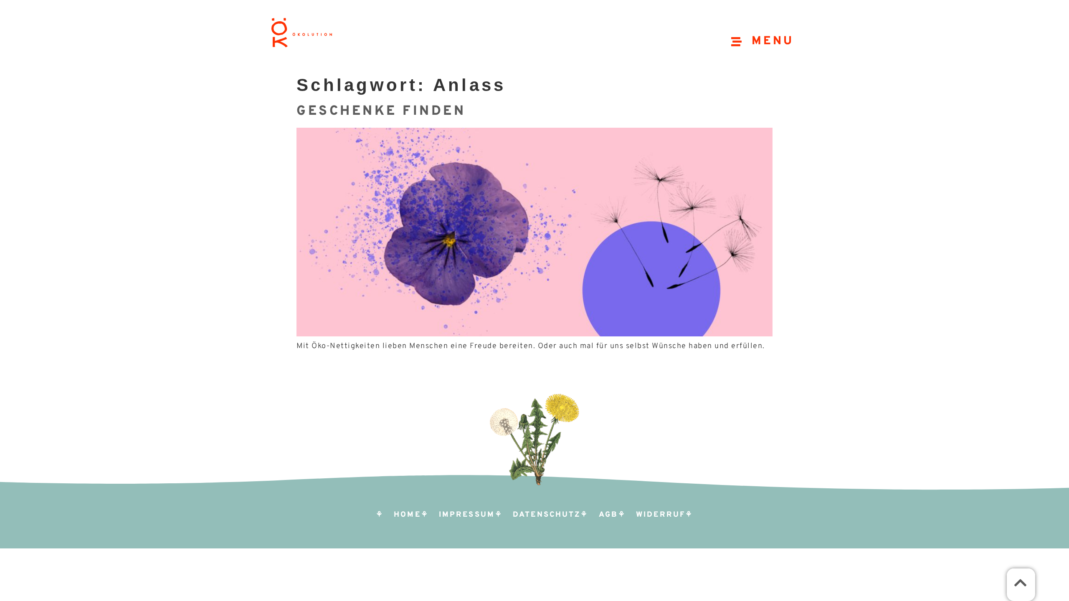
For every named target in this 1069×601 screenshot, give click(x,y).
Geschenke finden (381, 111)
